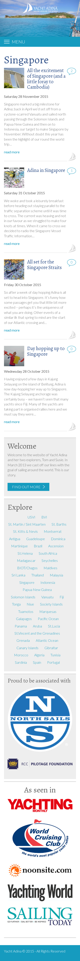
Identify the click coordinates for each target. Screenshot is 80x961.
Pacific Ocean (48, 618)
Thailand (37, 575)
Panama (21, 626)
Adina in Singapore (46, 170)
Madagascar (26, 560)
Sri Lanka (18, 575)
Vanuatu (47, 597)
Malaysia (56, 575)
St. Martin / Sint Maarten (27, 524)
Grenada (23, 640)
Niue (30, 604)
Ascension (56, 546)
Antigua (14, 539)
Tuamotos (25, 611)
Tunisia (55, 655)
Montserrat (53, 531)
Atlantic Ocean (47, 640)
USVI (31, 517)
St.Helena (25, 553)
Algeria (39, 655)
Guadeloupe (35, 539)
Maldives (50, 568)
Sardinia (21, 662)
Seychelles (50, 560)
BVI (44, 517)
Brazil (38, 546)
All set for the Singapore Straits (44, 264)
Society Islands (51, 604)
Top (72, 956)
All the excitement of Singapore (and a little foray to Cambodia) (46, 78)
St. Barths (59, 524)
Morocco (21, 655)
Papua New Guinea (37, 589)
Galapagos (24, 618)
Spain (37, 662)
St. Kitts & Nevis (25, 531)
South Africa (48, 553)
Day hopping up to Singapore (46, 351)
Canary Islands (27, 648)
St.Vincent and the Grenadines (37, 633)
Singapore (26, 582)
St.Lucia (54, 626)
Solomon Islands (23, 597)
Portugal (53, 662)
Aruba (37, 626)
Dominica (58, 539)
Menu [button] (18, 41)
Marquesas (47, 611)
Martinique (19, 546)
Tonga (16, 604)
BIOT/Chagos (27, 568)
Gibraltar (51, 648)
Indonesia (47, 582)
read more (12, 152)
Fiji (62, 597)
